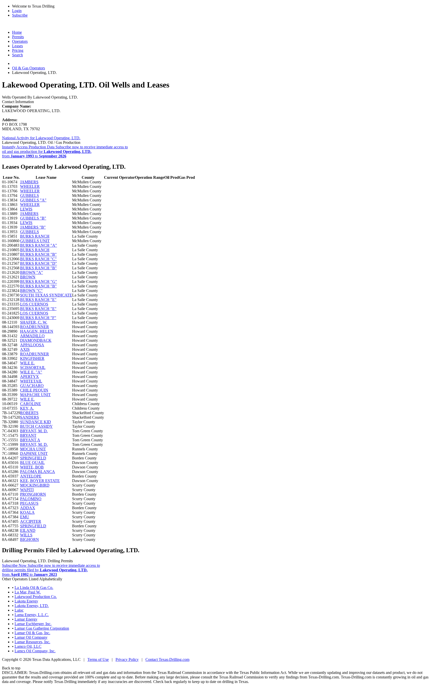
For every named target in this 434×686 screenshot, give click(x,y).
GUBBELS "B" (33, 218)
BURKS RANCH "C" (38, 259)
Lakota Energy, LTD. (32, 606)
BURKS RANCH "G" (38, 281)
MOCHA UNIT (33, 449)
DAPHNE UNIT (34, 453)
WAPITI (27, 490)
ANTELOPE (30, 476)
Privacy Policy (127, 659)
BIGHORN (29, 539)
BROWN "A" (31, 272)
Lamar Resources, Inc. (32, 642)
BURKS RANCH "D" (38, 263)
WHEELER (30, 186)
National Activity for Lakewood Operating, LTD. (41, 138)
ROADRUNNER (34, 327)
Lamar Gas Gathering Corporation (42, 628)
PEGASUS (29, 503)
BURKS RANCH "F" (38, 318)
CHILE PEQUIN (34, 390)
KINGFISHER (32, 358)
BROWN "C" (31, 290)
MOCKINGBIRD (34, 485)
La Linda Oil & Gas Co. (34, 587)
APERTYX (29, 376)
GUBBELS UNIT (35, 241)
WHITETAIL (31, 381)
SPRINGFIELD (33, 458)
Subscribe (20, 15)
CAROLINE (30, 404)
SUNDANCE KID (35, 422)
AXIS (25, 349)
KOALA (27, 512)
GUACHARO (32, 385)
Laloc (19, 610)
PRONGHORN (33, 494)
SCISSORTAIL (32, 367)
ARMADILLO (32, 336)
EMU (24, 517)
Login (17, 11)
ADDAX (27, 508)
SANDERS (29, 417)
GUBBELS (29, 195)
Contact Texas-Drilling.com (167, 659)
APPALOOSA (32, 345)
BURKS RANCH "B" (38, 254)
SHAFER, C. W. (33, 322)
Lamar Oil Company (31, 637)
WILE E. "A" (31, 372)
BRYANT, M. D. (34, 431)
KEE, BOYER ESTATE (40, 481)
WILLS (26, 535)
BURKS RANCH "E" (38, 299)
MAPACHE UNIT (35, 395)
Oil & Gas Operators (28, 68)
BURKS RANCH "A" (38, 245)
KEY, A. (27, 408)
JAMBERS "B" (33, 227)
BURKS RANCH (34, 236)
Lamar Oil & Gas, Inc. (32, 633)
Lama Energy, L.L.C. (32, 615)
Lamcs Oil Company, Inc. (35, 651)
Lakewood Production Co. (36, 596)
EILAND (27, 530)
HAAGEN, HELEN (36, 331)
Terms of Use (98, 659)
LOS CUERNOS (34, 304)
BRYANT (28, 435)
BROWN (27, 277)
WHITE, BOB (32, 467)
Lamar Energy (26, 619)
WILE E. (27, 363)
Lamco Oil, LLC (28, 646)
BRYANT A (30, 440)
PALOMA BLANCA (37, 471)
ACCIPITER (30, 521)
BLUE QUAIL (32, 462)
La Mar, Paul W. (28, 592)
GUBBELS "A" (33, 200)
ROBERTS (29, 413)
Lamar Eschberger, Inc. (33, 624)
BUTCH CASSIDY (36, 426)
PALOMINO (30, 499)
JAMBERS (29, 182)
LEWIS (26, 209)
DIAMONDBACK (35, 340)
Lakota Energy (26, 601)
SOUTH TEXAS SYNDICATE (46, 295)
